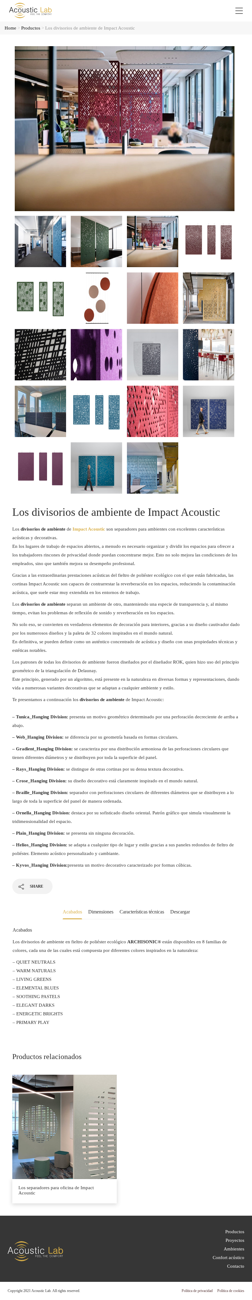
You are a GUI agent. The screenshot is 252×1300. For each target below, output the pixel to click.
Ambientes (234, 1248)
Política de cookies (230, 1291)
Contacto (235, 1266)
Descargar (180, 911)
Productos (30, 28)
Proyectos (235, 1240)
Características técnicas (142, 911)
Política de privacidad (197, 1291)
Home (10, 28)
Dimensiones (100, 911)
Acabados (72, 911)
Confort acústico (228, 1257)
